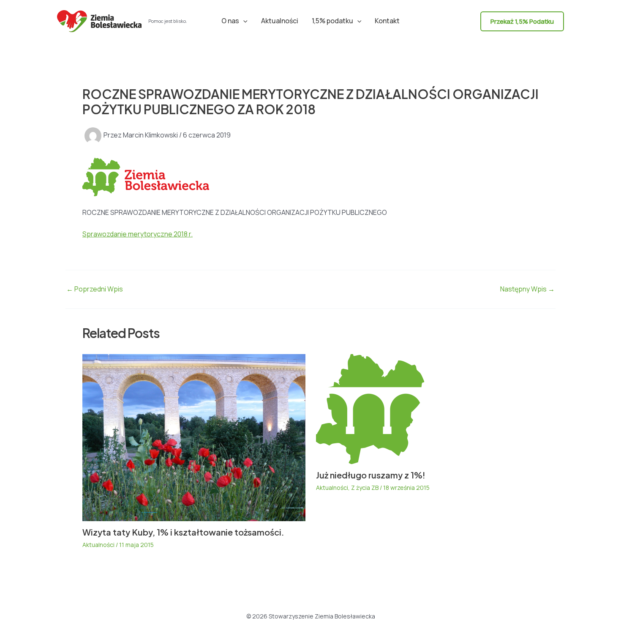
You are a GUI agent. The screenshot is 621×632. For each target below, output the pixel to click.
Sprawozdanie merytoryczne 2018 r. (137, 234)
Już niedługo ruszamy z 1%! (370, 475)
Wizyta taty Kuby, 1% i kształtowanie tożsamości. (183, 532)
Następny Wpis (527, 289)
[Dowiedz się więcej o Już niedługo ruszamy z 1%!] (370, 408)
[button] (243, 20)
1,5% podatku (332, 20)
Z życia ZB (365, 488)
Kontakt (387, 20)
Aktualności (279, 20)
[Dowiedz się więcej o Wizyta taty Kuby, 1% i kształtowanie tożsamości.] (193, 437)
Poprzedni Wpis (94, 289)
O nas (230, 20)
